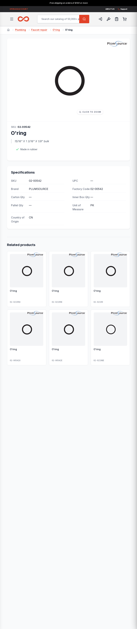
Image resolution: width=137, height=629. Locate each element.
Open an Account (19, 9)
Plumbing (20, 29)
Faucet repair (39, 29)
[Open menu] (11, 19)
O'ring (56, 29)
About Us (109, 9)
